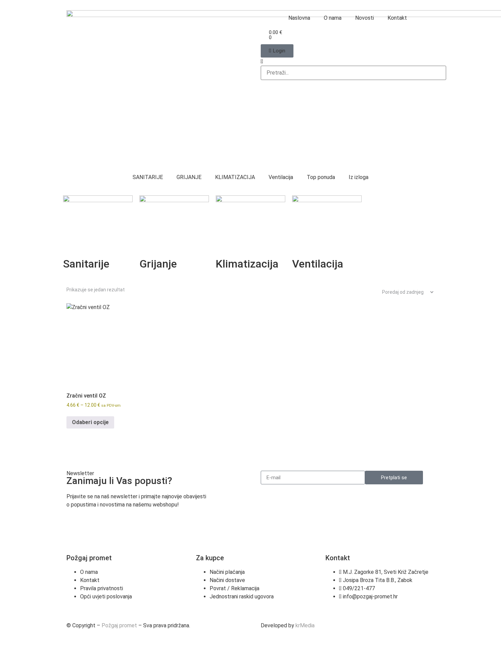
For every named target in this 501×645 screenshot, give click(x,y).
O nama (332, 18)
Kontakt (397, 18)
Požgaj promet (119, 625)
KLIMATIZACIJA (235, 177)
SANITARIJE (148, 177)
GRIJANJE (189, 177)
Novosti (364, 18)
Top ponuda (321, 177)
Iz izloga (358, 177)
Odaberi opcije (90, 422)
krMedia (305, 625)
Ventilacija (281, 177)
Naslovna (299, 18)
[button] (348, 62)
